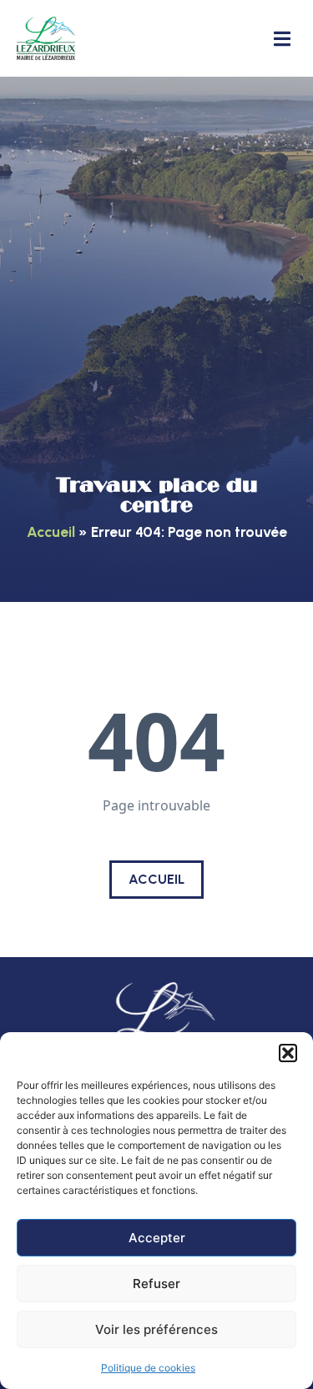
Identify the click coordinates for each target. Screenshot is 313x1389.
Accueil (51, 531)
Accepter (157, 1238)
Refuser (156, 1283)
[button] (288, 1053)
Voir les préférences (156, 1329)
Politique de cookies (148, 1367)
